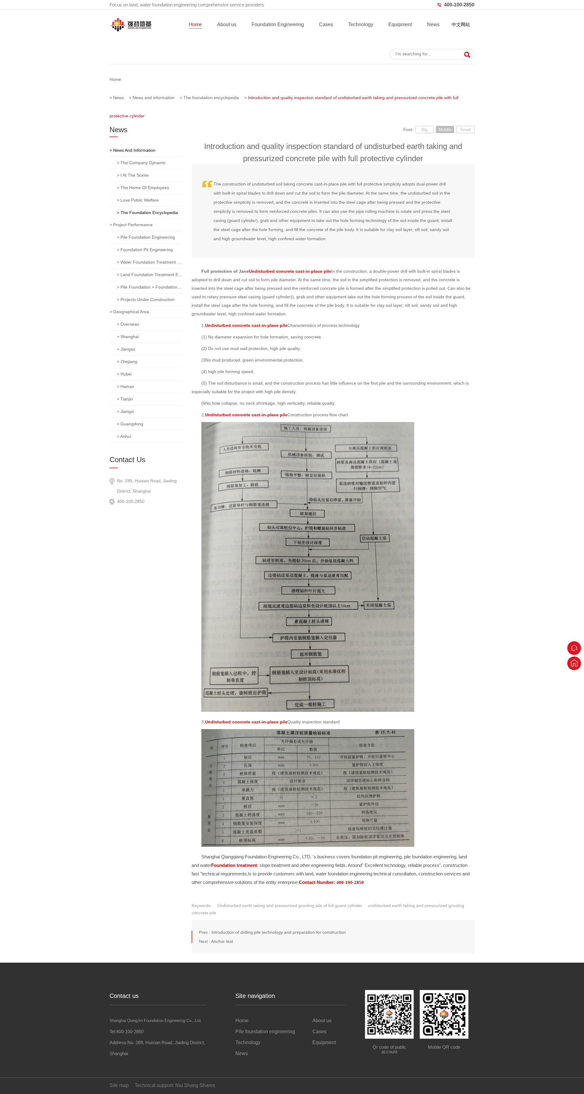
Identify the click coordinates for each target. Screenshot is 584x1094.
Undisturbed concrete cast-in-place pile (290, 271)
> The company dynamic (141, 162)
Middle (445, 129)
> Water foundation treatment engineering (149, 262)
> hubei (124, 374)
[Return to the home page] (574, 663)
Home (195, 24)
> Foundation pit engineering (145, 249)
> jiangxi (125, 411)
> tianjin (125, 398)
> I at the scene (133, 175)
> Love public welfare (138, 200)
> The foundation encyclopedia (147, 212)
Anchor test (222, 941)
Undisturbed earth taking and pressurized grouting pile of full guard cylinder (289, 905)
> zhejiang (127, 361)
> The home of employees (143, 187)
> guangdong (130, 423)
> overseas (128, 324)
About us (226, 24)
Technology (360, 24)
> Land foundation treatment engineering (149, 274)
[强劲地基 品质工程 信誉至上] (292, 39)
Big (425, 129)
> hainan (125, 386)
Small (465, 129)
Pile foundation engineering (265, 1031)
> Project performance (131, 224)
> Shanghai (128, 336)
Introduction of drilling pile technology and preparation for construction (278, 932)
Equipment (400, 24)
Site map (119, 1085)
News (433, 24)
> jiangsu (126, 349)
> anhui (124, 436)
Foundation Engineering (278, 24)
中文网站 (461, 24)
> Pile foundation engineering (146, 237)
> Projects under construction (146, 299)
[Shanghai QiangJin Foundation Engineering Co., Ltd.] (130, 30)
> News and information (132, 150)
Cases (326, 24)
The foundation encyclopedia (211, 97)
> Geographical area (129, 311)
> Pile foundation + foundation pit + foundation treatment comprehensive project (149, 287)
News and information (154, 97)
